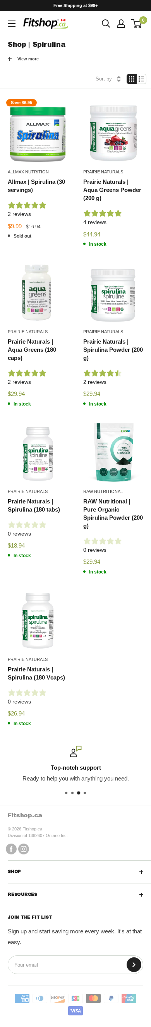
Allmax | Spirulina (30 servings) (36, 185)
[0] (137, 23)
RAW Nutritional (103, 491)
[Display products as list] (141, 79)
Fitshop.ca (25, 815)
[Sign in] (121, 23)
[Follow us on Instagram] (23, 848)
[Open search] (106, 23)
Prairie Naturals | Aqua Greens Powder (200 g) (112, 189)
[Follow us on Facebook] (11, 848)
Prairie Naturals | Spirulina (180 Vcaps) (36, 673)
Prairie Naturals (103, 171)
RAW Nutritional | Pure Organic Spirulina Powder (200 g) (113, 513)
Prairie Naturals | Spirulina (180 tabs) (34, 505)
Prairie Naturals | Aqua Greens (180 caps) (32, 349)
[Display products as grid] (132, 79)
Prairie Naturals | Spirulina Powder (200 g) (113, 349)
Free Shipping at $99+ (75, 5)
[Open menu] (11, 24)
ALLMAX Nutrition (28, 171)
